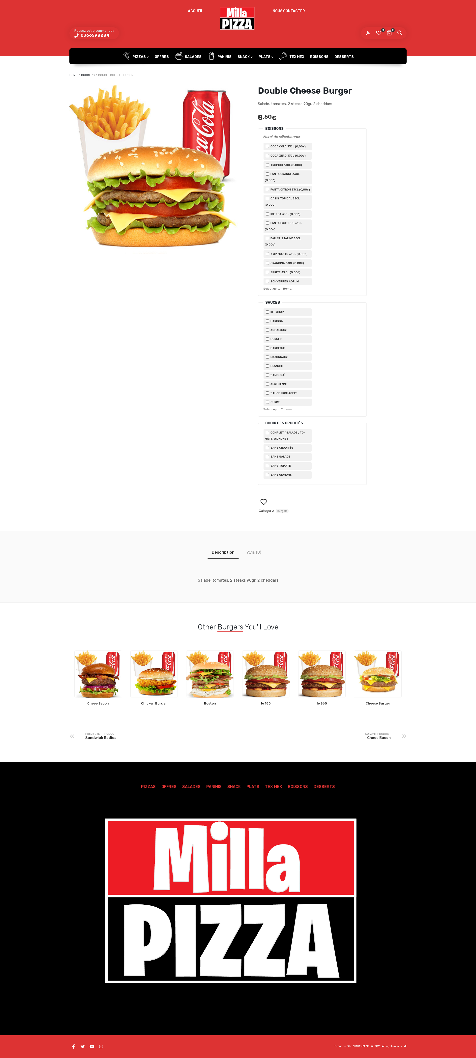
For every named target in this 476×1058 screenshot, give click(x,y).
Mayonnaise (279, 357)
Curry (275, 402)
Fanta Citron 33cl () (290, 189)
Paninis (224, 57)
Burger (276, 339)
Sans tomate (280, 465)
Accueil (195, 11)
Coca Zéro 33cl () (288, 155)
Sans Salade (280, 456)
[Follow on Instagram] (101, 1047)
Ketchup (277, 312)
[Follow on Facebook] (73, 1047)
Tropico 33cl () (286, 165)
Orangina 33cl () (287, 263)
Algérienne (279, 384)
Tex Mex (296, 57)
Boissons (319, 57)
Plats (264, 57)
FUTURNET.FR (361, 1046)
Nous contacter (289, 11)
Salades (193, 57)
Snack (244, 57)
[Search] (399, 33)
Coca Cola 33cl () (288, 146)
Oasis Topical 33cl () (282, 201)
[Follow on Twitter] (83, 1047)
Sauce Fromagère (284, 393)
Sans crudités (281, 447)
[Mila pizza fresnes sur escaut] (238, 18)
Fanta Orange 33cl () (282, 177)
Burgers (87, 75)
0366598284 (95, 35)
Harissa (276, 321)
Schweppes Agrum (284, 281)
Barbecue (278, 348)
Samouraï (277, 375)
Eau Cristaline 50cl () (283, 241)
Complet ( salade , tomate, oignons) (285, 435)
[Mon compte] (368, 33)
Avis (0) (254, 552)
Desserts (344, 57)
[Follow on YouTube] (92, 1047)
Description (223, 552)
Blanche (277, 366)
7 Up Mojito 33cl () (288, 254)
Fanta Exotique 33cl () (283, 226)
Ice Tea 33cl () (285, 214)
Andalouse (279, 330)
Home (73, 75)
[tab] (223, 552)
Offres (162, 57)
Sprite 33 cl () (285, 272)
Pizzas (139, 57)
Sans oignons (281, 474)
